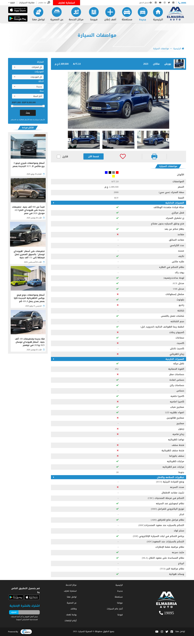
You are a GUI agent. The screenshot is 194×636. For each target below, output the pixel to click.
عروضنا (120, 603)
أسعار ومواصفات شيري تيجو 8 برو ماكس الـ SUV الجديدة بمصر (29, 165)
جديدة (142, 19)
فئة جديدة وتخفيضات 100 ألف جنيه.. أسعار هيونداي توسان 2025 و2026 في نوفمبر (30, 342)
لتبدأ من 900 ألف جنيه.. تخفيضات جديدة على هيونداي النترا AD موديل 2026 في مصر (28, 210)
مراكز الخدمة (76, 19)
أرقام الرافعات (71, 620)
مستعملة (127, 19)
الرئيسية (158, 19)
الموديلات (39, 72)
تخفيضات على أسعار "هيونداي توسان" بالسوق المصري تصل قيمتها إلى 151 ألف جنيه (29, 254)
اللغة (12, 2)
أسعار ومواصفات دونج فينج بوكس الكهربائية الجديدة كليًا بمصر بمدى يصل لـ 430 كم (29, 298)
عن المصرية (56, 19)
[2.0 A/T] (118, 100)
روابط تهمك (71, 614)
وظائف (73, 609)
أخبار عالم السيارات (115, 609)
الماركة (40, 62)
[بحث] (48, 2)
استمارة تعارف (66, 3)
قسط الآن (93, 156)
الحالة (41, 81)
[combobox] (28, 67)
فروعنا (94, 19)
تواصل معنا (38, 19)
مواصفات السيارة (97, 35)
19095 (183, 3)
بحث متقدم (42, 2)
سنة (42, 91)
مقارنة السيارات (26, 2)
